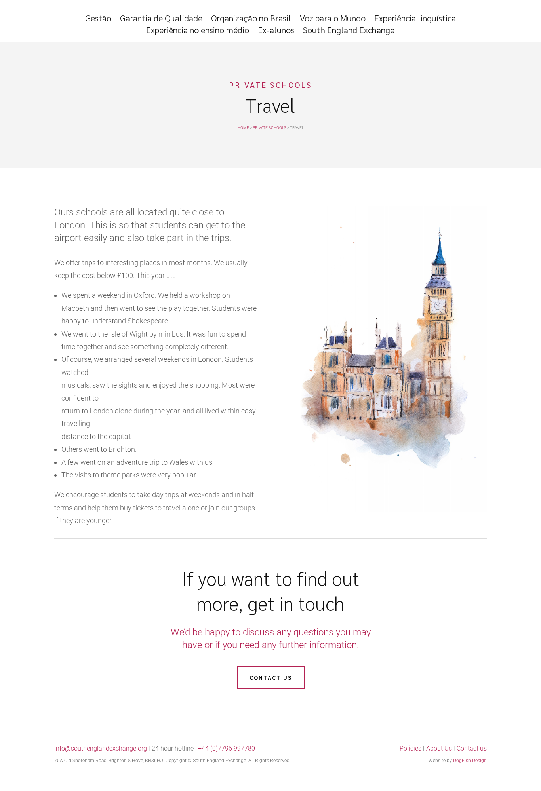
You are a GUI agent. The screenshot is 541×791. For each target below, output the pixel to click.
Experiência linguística (415, 19)
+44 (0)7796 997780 (226, 748)
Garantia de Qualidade (161, 19)
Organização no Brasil (251, 19)
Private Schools (269, 127)
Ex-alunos (276, 31)
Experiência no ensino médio (197, 31)
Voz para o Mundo (333, 19)
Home (243, 127)
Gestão (98, 19)
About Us (439, 748)
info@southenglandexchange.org (100, 748)
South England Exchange (348, 31)
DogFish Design (470, 760)
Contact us (271, 677)
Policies (410, 748)
